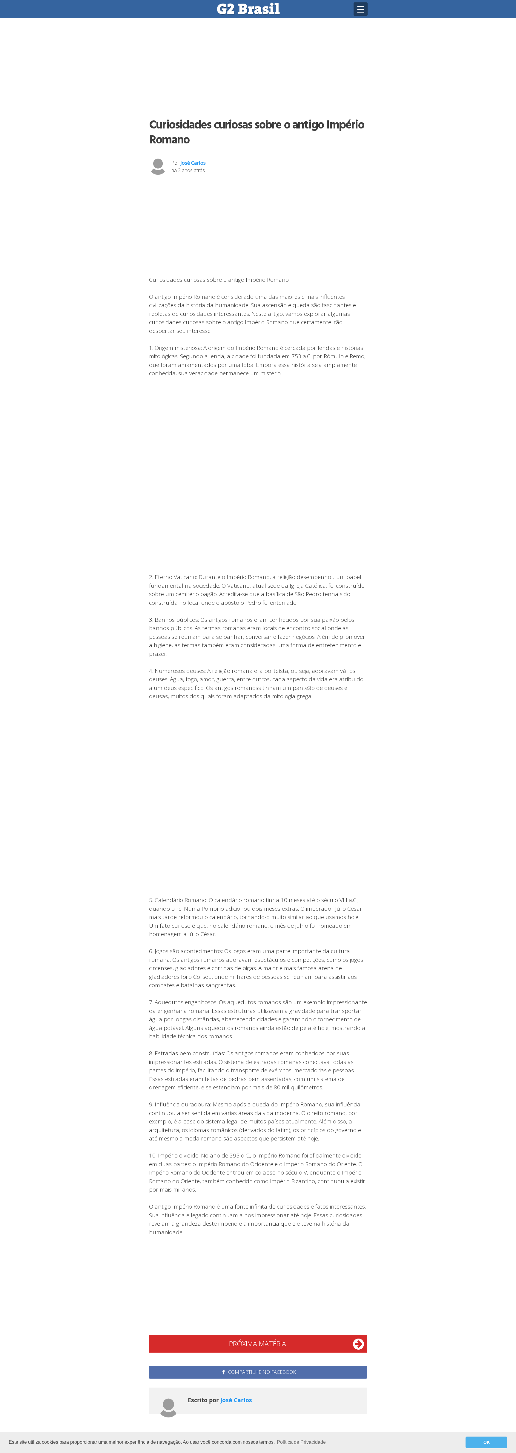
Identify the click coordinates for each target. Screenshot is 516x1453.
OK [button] (486, 1442)
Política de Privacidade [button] (301, 1442)
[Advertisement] (258, 67)
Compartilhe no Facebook (261, 1372)
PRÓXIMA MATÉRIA (257, 1343)
